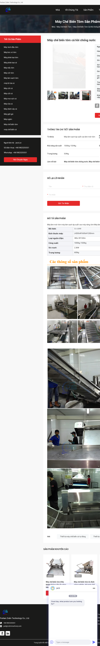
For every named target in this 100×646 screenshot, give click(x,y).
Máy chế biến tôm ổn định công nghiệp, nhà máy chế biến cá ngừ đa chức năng (84, 584)
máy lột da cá (9, 83)
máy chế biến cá (10, 130)
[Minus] (93, 588)
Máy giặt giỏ (8, 114)
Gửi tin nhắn (63, 203)
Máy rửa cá (8, 104)
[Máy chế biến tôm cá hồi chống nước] (69, 66)
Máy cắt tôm (9, 73)
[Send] (94, 642)
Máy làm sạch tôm (11, 78)
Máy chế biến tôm (64, 27)
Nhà (53, 27)
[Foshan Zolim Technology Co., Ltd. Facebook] (97, 106)
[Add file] (51, 642)
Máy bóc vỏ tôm (10, 52)
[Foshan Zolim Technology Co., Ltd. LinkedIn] (8, 633)
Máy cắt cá (8, 88)
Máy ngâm (8, 119)
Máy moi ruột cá (10, 99)
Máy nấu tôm (9, 68)
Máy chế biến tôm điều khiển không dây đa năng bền (56, 584)
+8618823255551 (22, 148)
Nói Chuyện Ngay (20, 159)
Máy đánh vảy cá (10, 109)
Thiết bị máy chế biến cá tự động (73, 537)
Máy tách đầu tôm (11, 47)
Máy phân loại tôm (11, 57)
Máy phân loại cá (10, 63)
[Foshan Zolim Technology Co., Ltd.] (8, 10)
